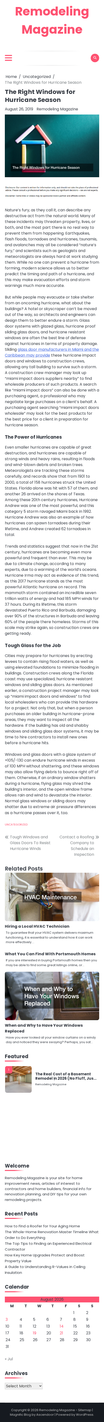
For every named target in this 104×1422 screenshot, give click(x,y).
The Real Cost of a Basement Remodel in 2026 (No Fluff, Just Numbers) (65, 1076)
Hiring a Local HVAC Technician (37, 926)
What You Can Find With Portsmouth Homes (50, 954)
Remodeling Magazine (57, 109)
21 (61, 1333)
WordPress (84, 1414)
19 (34, 1333)
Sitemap (84, 1410)
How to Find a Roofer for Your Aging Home (42, 1226)
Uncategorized (16, 824)
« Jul (9, 1359)
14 (62, 1326)
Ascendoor (45, 1414)
